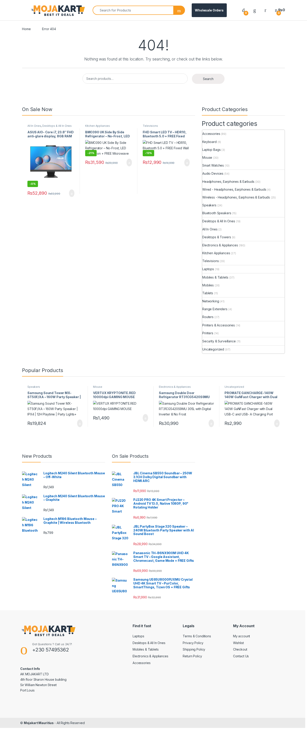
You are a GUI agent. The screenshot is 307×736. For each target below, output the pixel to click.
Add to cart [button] (71, 193)
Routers (208, 317)
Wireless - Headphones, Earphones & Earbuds (236, 197)
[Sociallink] (22, 700)
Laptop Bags (211, 150)
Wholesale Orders (209, 10)
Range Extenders (214, 309)
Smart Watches (213, 165)
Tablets (207, 293)
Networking (210, 301)
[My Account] (265, 10)
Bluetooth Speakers (216, 213)
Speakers (209, 205)
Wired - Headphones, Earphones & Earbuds (234, 189)
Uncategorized (213, 349)
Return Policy (192, 656)
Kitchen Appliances (97, 125)
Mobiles (208, 285)
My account (241, 636)
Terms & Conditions (197, 636)
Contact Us (241, 656)
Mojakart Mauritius (39, 723)
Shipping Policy (194, 649)
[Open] (26, 10)
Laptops (208, 269)
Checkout (240, 649)
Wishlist (238, 643)
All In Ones (34, 125)
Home (26, 29)
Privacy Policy (193, 643)
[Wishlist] (254, 10)
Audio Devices (212, 173)
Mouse (207, 157)
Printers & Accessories (218, 325)
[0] (243, 10)
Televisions (150, 125)
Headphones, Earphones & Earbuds (228, 181)
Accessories (211, 134)
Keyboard (209, 142)
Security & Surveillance (219, 341)
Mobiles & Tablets (215, 277)
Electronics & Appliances (220, 245)
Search (208, 79)
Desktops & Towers (216, 237)
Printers (207, 333)
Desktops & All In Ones (57, 125)
